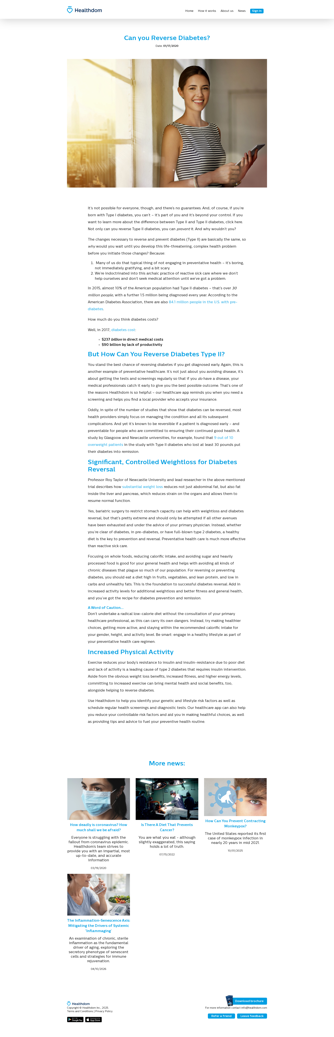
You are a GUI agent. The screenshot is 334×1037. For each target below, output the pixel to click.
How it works (207, 11)
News (242, 11)
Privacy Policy (104, 1011)
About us (227, 11)
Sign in (257, 11)
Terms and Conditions (80, 1011)
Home (189, 11)
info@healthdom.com (254, 1008)
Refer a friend (221, 1016)
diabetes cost (123, 330)
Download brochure (249, 1001)
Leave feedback (252, 1016)
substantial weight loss (142, 487)
